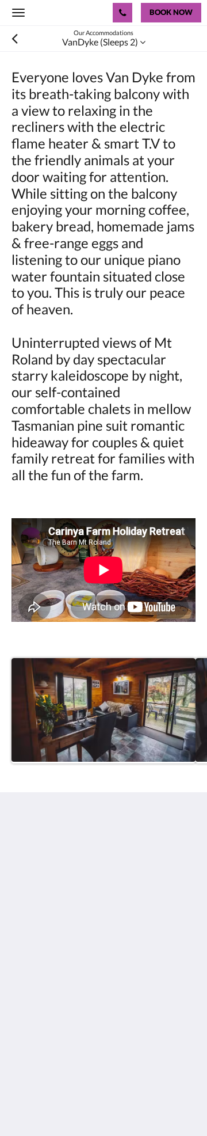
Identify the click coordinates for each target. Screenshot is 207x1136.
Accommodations (46, 1017)
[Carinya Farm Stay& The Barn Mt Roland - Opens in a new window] (54, 954)
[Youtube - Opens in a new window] (86, 954)
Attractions (34, 1037)
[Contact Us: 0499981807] (122, 12)
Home (24, 1007)
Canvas (75, 1104)
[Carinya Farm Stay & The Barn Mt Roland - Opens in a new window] (23, 954)
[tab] (103, 988)
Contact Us (34, 1047)
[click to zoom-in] (103, 710)
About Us (30, 1056)
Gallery (26, 1027)
